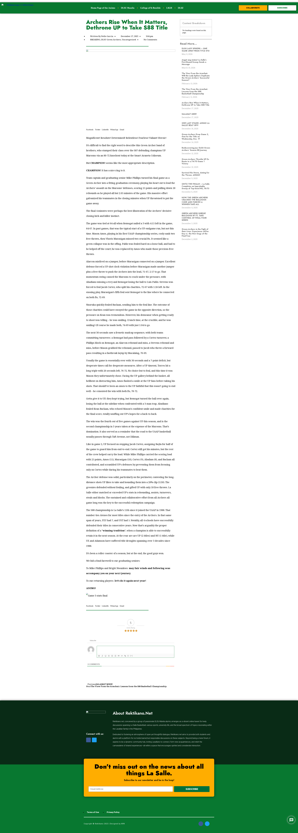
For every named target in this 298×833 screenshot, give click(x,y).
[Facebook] (88, 740)
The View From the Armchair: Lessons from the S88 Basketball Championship (195, 91)
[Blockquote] (118, 655)
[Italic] (102, 655)
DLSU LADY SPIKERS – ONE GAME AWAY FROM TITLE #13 (195, 49)
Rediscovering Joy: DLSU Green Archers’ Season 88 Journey (196, 149)
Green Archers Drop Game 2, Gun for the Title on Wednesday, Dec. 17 (195, 136)
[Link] (125, 655)
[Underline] (105, 655)
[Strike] (108, 655)
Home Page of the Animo (103, 7)
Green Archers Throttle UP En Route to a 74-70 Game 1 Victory (195, 161)
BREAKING (95, 39)
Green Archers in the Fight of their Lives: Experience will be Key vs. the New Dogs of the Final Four (195, 232)
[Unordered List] (115, 655)
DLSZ (180, 7)
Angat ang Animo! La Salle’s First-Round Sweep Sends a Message (194, 62)
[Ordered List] (112, 655)
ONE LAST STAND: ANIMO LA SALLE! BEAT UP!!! (196, 124)
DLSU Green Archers (111, 39)
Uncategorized (129, 39)
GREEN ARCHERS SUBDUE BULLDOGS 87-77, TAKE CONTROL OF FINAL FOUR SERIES (194, 216)
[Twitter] (94, 740)
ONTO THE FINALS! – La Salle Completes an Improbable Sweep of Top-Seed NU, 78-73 (196, 186)
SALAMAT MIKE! (189, 114)
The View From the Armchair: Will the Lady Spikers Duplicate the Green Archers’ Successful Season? (196, 76)
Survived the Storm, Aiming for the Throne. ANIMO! (195, 173)
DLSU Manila (127, 7)
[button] (253, 8)
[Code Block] (122, 655)
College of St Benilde (150, 7)
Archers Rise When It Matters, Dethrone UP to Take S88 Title (195, 103)
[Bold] (99, 655)
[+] (131, 656)
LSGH (169, 7)
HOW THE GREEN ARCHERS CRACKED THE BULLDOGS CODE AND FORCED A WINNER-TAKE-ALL (195, 201)
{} (128, 656)
